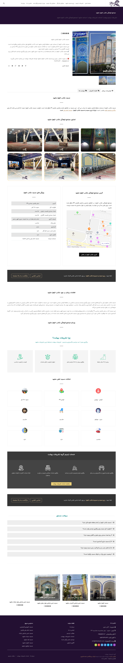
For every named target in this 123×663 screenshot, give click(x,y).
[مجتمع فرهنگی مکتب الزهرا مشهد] (94, 53)
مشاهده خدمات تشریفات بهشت (61, 484)
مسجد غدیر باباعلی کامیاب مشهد (75, 603)
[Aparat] (102, 645)
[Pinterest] (99, 645)
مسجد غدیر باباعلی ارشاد (26, 633)
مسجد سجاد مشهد (27, 636)
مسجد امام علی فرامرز (27, 630)
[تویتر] (108, 645)
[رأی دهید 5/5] (61, 33)
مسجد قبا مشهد (28, 639)
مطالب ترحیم (70, 633)
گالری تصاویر (70, 643)
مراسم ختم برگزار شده (67, 639)
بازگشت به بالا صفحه (20, 275)
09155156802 (101, 634)
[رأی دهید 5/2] (66, 33)
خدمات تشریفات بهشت (67, 636)
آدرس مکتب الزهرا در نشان (89, 254)
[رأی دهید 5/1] (68, 33)
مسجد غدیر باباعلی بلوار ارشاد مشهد (20, 603)
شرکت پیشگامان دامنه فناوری (88, 656)
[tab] (107, 90)
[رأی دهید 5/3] (65, 33)
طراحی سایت (112, 656)
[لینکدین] (111, 645)
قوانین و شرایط (112, 658)
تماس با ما (71, 630)
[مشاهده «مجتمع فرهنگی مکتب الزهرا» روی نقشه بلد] (89, 229)
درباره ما (72, 627)
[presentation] (107, 90)
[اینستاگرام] (114, 645)
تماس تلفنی (36, 275)
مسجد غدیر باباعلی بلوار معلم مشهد (48, 603)
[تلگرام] (105, 645)
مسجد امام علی (67, 110)
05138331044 (104, 637)
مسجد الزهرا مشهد (103, 603)
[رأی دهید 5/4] (63, 33)
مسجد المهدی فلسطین (26, 627)
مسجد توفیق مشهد (27, 646)
